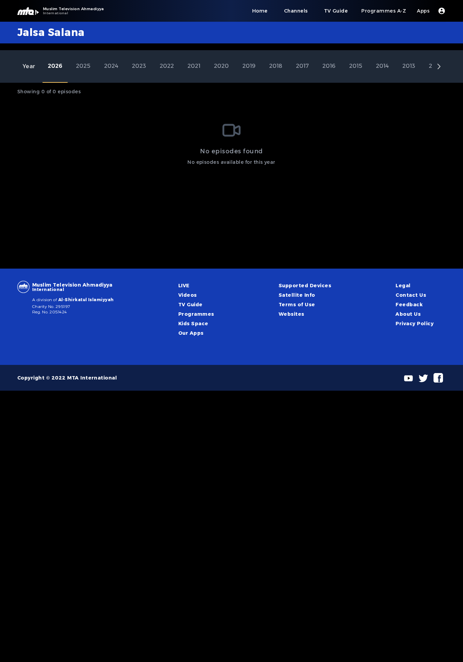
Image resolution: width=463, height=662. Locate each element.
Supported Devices (305, 286)
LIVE (183, 286)
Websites (291, 314)
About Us (408, 314)
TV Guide (190, 304)
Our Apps (191, 333)
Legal (403, 286)
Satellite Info (297, 295)
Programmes (196, 314)
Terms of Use (297, 304)
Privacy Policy (415, 323)
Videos (187, 295)
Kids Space (193, 323)
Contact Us (411, 295)
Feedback (409, 304)
